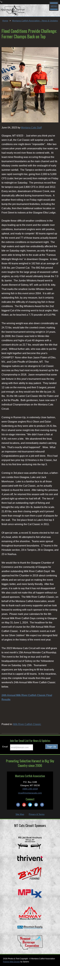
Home (5, 20)
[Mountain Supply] (30, 927)
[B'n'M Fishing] (30, 874)
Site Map (20, 814)
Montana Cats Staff (31, 127)
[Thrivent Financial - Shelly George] (30, 858)
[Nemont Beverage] (30, 942)
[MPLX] (30, 893)
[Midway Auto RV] (30, 912)
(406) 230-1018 (30, 789)
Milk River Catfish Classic (27, 724)
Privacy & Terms (36, 814)
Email (5, 746)
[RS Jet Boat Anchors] (30, 842)
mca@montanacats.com (30, 793)
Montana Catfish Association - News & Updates (35, 20)
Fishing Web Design (11, 962)
